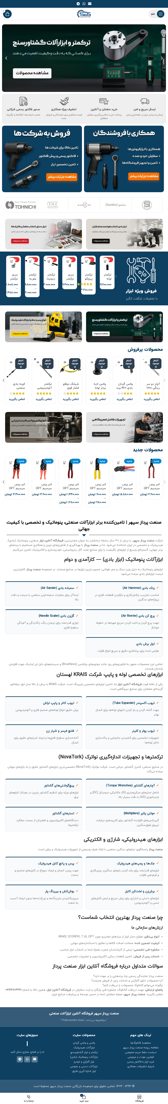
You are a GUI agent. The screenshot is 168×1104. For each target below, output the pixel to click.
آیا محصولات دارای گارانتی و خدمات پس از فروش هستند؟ (127, 981)
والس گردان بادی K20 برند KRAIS (124, 388)
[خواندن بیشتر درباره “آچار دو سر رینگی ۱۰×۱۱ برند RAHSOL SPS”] (145, 362)
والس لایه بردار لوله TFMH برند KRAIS (99, 390)
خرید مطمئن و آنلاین (104, 109)
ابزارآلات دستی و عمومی (84, 1066)
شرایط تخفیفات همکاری (140, 1066)
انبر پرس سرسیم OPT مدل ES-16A (152, 488)
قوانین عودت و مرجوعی (141, 1057)
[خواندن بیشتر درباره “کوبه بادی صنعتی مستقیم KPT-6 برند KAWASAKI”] (10, 362)
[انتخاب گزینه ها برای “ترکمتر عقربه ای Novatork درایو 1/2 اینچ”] (30, 261)
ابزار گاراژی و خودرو (84, 1062)
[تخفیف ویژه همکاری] (64, 101)
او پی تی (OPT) (52, 205)
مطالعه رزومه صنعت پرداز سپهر (141, 1048)
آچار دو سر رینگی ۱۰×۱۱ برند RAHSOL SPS (151, 390)
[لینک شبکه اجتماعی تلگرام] (78, 4)
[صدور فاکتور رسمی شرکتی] (23, 101)
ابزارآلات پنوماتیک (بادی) (84, 1057)
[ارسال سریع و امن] (144, 101)
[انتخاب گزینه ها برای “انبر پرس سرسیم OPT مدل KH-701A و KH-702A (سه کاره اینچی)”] (64, 462)
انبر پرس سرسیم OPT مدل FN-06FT (124, 488)
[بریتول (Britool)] (84, 205)
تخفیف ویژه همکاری (63, 109)
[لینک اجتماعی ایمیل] (90, 4)
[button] (162, 58)
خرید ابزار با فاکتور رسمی (140, 1062)
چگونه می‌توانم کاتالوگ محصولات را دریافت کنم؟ (132, 985)
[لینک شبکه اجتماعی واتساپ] (84, 4)
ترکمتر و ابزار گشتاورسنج (84, 1052)
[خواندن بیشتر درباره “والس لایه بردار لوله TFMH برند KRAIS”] (91, 362)
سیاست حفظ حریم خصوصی (141, 1052)
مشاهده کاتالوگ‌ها (141, 1043)
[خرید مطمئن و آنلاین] (104, 101)
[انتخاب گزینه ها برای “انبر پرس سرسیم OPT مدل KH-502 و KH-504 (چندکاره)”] (91, 462)
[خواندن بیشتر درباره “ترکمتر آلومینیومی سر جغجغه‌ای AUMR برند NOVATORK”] (37, 362)
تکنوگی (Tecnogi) (147, 205)
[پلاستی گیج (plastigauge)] (115, 205)
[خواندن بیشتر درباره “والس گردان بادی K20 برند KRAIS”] (118, 362)
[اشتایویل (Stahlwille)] (21, 205)
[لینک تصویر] (124, 234)
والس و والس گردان (84, 1043)
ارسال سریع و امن (145, 109)
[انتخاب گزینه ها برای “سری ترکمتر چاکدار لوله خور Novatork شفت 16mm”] (11, 261)
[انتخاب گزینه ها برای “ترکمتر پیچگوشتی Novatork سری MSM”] (86, 261)
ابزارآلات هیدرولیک (84, 1048)
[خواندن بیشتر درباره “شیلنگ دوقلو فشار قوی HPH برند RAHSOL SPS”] (64, 362)
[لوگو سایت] (84, 14)
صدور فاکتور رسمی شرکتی (23, 109)
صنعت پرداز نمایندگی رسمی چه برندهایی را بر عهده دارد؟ (128, 976)
